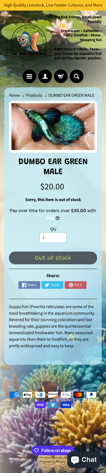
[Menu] (29, 76)
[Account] (45, 76)
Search (53, 421)
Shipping (53, 434)
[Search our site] (76, 76)
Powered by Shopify (53, 462)
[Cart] (61, 76)
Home (14, 95)
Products (34, 95)
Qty (53, 229)
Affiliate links (53, 427)
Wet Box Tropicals (51, 457)
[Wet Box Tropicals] (28, 40)
